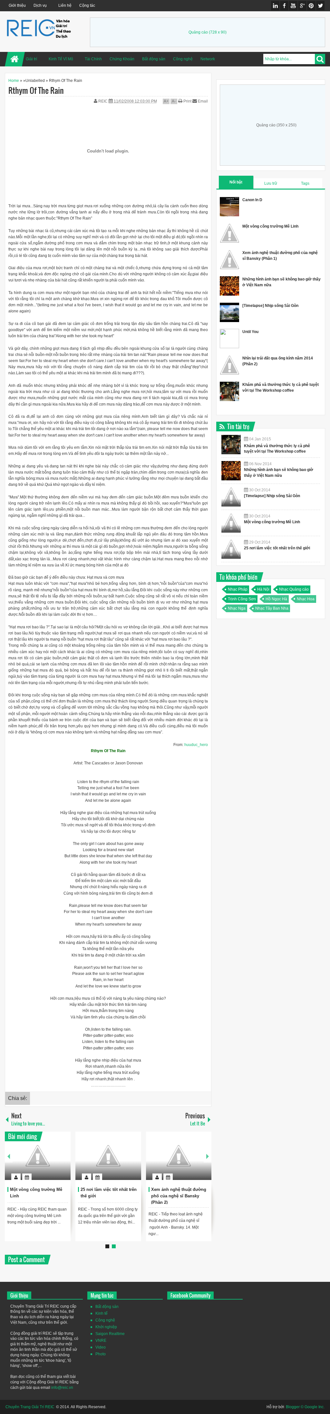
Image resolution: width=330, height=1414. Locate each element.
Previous (9, 1156)
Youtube (293, 5)
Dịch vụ (40, 5)
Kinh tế (101, 1313)
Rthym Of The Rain (36, 90)
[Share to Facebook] (46, 1161)
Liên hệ (65, 5)
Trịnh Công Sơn (242, 599)
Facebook (284, 5)
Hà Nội (263, 589)
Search (320, 59)
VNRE (100, 1340)
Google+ (302, 5)
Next (207, 1156)
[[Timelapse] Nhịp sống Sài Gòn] (231, 496)
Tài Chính (93, 59)
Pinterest (311, 5)
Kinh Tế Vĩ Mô (61, 59)
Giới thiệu (17, 5)
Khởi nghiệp (106, 1327)
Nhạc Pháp (238, 589)
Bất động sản (153, 59)
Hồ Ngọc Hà (276, 599)
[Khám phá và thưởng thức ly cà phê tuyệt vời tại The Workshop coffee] (231, 444)
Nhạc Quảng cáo (294, 589)
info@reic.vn (62, 1387)
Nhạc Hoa (306, 599)
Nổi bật (235, 182)
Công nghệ (183, 59)
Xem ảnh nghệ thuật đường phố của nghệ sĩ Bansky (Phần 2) (178, 1196)
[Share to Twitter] (55, 1161)
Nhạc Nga (237, 608)
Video (100, 1347)
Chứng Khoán (122, 59)
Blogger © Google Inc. (305, 1407)
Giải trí (31, 59)
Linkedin (275, 5)
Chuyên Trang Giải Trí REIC (29, 1407)
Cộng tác (87, 5)
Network (207, 59)
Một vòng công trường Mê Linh (270, 226)
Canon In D (252, 200)
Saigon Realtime (110, 1333)
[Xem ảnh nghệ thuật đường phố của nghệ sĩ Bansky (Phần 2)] (179, 1156)
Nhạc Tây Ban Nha (271, 608)
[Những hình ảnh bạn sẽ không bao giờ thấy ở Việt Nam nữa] (231, 470)
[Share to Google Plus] (63, 1161)
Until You (250, 331)
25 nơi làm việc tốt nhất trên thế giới (277, 548)
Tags (305, 183)
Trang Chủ (15, 59)
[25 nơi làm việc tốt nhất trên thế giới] (108, 1156)
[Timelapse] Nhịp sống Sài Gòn (270, 305)
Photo (100, 1354)
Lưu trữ (270, 183)
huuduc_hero (196, 744)
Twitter (320, 5)
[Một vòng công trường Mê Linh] (38, 1156)
